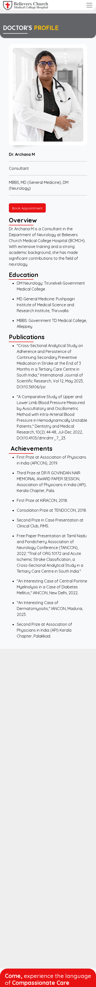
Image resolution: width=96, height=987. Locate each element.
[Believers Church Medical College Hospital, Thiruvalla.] (25, 5)
